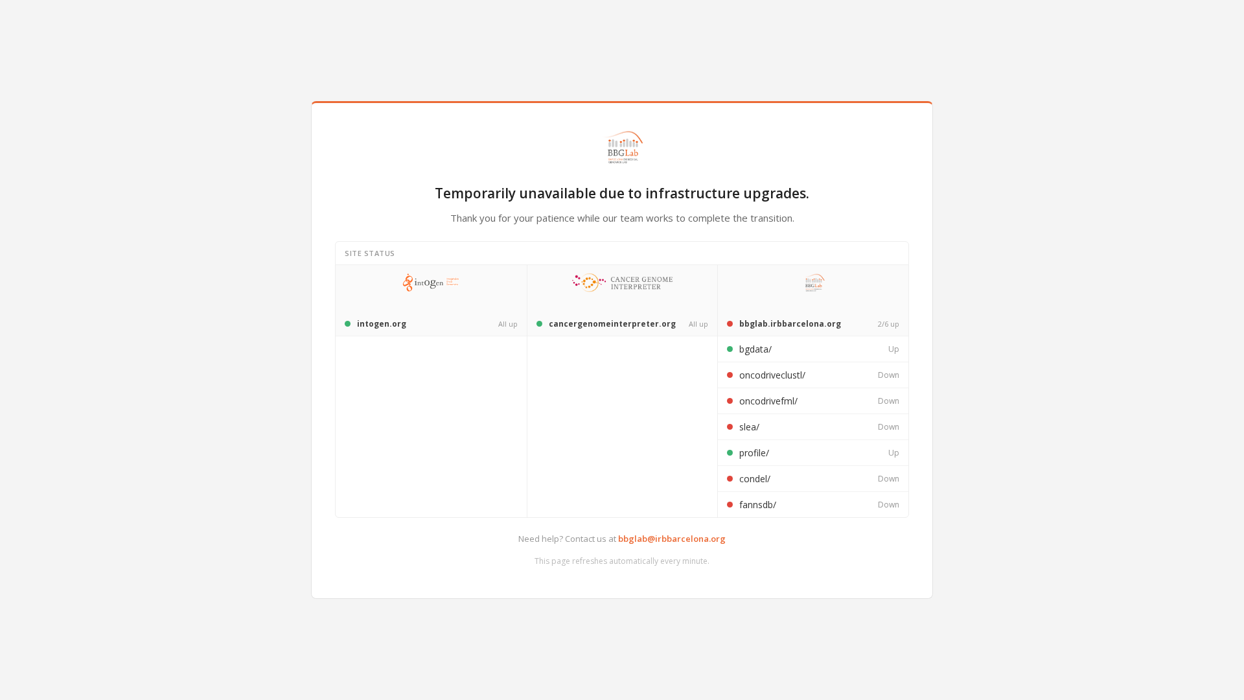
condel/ (754, 478)
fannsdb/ (757, 504)
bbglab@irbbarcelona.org (672, 538)
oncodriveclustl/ (772, 375)
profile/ (754, 453)
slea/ (749, 427)
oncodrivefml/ (768, 401)
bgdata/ (755, 349)
